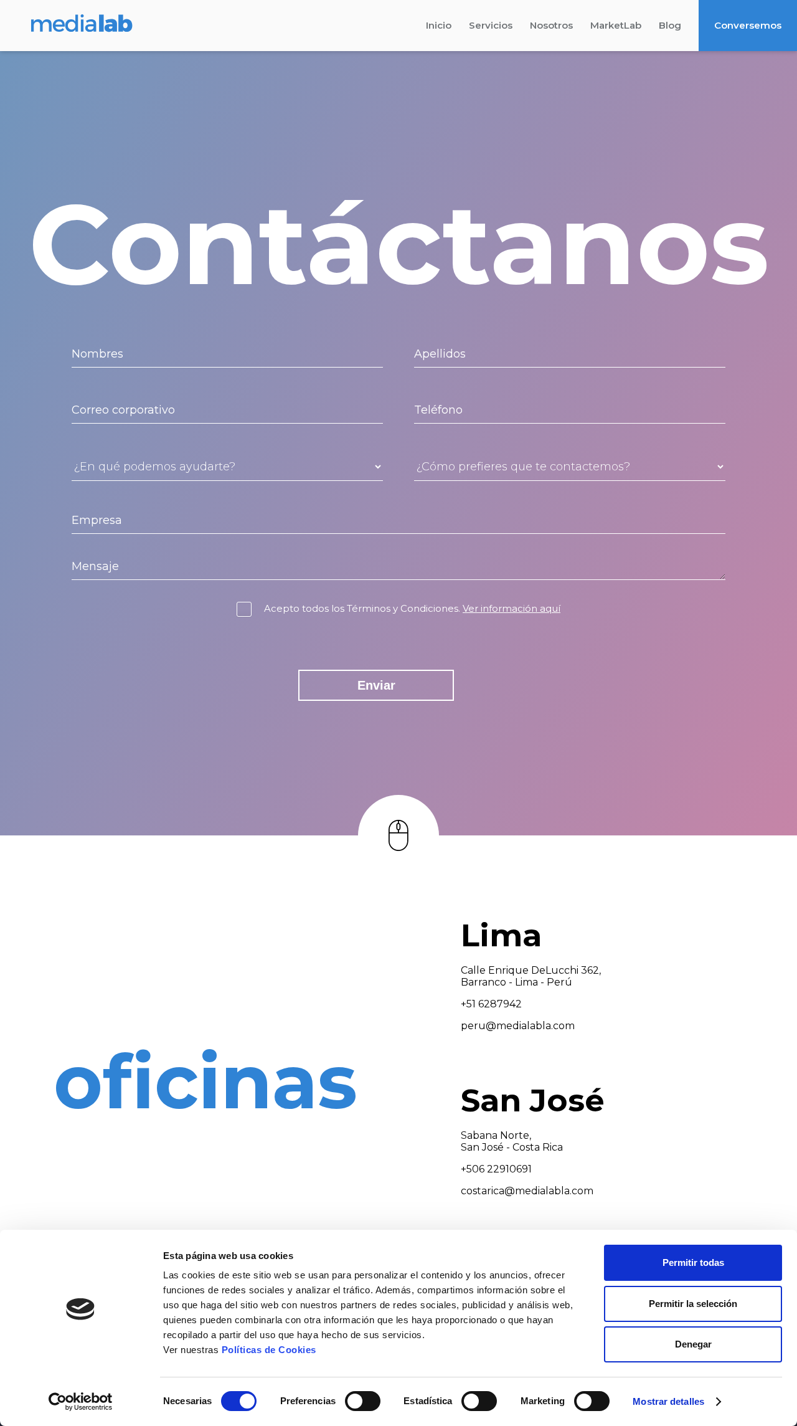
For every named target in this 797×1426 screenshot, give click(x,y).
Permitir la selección (693, 1303)
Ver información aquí (511, 608)
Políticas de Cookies (269, 1349)
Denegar (693, 1344)
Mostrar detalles (668, 1401)
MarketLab (615, 25)
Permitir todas (693, 1262)
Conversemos (747, 25)
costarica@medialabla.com (527, 1191)
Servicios (490, 25)
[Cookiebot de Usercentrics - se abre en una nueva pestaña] (80, 1401)
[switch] (362, 1401)
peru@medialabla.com (518, 1026)
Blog (670, 25)
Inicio (438, 25)
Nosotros (551, 25)
